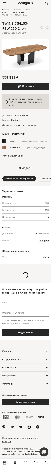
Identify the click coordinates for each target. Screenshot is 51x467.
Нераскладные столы (11, 12)
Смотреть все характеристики (19, 125)
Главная (5, 10)
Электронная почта (13, 312)
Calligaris (44, 240)
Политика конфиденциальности (20, 438)
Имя (4, 302)
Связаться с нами (25, 401)
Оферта (6, 441)
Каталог (17, 10)
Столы (28, 10)
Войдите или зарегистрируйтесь (25, 99)
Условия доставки (12, 155)
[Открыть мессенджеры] (44, 452)
